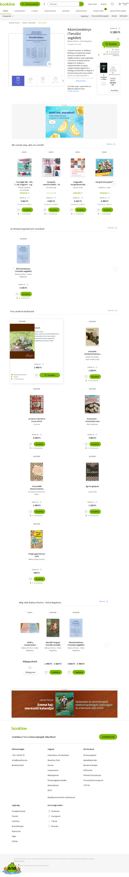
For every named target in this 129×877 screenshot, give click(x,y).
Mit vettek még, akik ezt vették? (28, 145)
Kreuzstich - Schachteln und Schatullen (92, 420)
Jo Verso (36, 424)
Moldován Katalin (92, 357)
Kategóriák (7, 16)
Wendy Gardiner (24, 187)
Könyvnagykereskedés (57, 780)
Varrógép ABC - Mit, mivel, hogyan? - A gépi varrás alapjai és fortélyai (24, 183)
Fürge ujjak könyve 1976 (36, 555)
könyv (24, 152)
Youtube (54, 826)
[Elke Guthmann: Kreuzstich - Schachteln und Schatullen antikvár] (92, 404)
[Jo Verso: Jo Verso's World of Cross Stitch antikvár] (36, 404)
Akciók (114, 16)
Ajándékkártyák (90, 760)
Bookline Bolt (18, 765)
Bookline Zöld (54, 760)
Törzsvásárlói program (100, 16)
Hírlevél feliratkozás (92, 775)
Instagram (55, 816)
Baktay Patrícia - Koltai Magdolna (23, 275)
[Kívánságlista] (112, 4)
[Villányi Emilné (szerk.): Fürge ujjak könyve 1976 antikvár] (37, 539)
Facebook (55, 811)
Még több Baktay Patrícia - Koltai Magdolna (40, 602)
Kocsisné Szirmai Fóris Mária (36, 493)
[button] (62, 81)
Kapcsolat (16, 831)
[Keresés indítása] (81, 4)
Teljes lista (109, 144)
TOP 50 (86, 785)
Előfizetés (123, 16)
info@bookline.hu (19, 760)
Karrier (51, 765)
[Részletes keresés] (44, 4)
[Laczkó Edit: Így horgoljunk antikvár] (92, 472)
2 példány (56, 672)
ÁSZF (50, 790)
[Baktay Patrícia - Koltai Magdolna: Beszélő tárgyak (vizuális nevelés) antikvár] (53, 628)
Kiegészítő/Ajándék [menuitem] (118, 11)
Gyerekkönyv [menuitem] (19, 11)
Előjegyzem (30, 672)
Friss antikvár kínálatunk (22, 311)
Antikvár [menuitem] (65, 11)
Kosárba (113, 44)
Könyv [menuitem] (5, 11)
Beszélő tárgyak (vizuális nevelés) (53, 643)
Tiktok (54, 821)
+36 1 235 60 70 (18, 755)
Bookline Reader (90, 765)
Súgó (14, 836)
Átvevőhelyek (17, 826)
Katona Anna (38, 332)
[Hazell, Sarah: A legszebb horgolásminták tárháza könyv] (78, 167)
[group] (18, 81)
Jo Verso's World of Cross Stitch (36, 420)
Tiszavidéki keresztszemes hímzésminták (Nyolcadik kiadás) (37, 487)
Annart (37, 328)
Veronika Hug (51, 187)
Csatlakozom (108, 736)
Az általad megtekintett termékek (27, 228)
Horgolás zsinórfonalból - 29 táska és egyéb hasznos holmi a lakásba (51, 183)
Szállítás (15, 821)
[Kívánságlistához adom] (118, 39)
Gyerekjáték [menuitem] (99, 10)
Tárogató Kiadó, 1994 (74, 44)
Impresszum (53, 770)
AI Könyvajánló (31, 4)
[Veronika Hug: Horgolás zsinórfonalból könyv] (51, 167)
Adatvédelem (53, 785)
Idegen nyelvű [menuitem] (81, 11)
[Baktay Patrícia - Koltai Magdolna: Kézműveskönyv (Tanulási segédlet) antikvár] (36, 46)
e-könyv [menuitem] (35, 11)
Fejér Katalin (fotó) (92, 359)
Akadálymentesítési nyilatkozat (61, 797)
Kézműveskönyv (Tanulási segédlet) (23, 269)
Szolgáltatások (18, 811)
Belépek (103, 4)
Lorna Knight (24, 190)
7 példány (79, 672)
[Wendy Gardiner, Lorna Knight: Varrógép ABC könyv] (24, 167)
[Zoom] (49, 64)
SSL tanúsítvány (19, 861)
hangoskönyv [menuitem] (50, 11)
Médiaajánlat (53, 775)
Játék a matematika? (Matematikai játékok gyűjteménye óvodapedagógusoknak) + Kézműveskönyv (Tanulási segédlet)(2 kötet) (30, 643)
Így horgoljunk (92, 486)
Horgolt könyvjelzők (105, 182)
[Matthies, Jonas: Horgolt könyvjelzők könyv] (104, 167)
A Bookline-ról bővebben (58, 755)
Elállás (15, 841)
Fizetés (15, 816)
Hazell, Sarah (78, 187)
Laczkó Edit (92, 492)
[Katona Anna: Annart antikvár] (22, 341)
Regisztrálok (92, 4)
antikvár (23, 239)
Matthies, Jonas (105, 187)
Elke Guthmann (92, 424)
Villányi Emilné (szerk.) (36, 559)
